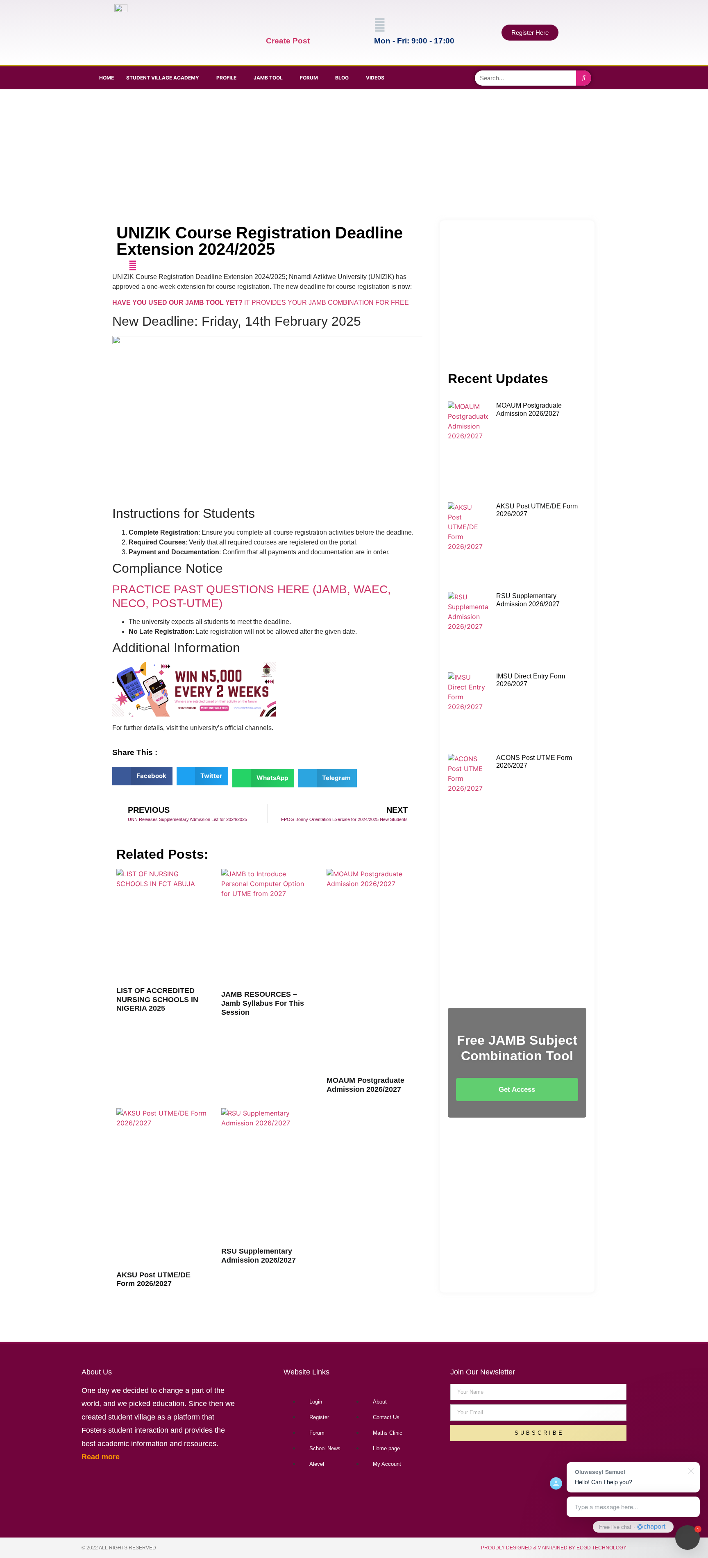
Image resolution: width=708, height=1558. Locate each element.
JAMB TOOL (268, 78)
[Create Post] (271, 25)
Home (106, 78)
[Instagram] (462, 76)
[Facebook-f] (416, 76)
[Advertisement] (352, 155)
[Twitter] (439, 76)
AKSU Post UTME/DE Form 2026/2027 (153, 1279)
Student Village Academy (162, 78)
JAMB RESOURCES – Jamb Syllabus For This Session (262, 1003)
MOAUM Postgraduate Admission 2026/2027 (365, 1084)
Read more (101, 1457)
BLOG (342, 78)
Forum (309, 78)
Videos (375, 78)
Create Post (288, 40)
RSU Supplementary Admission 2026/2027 (258, 1255)
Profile (226, 78)
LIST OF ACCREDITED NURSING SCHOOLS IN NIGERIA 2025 (157, 999)
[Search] (583, 78)
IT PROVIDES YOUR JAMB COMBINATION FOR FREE (260, 302)
